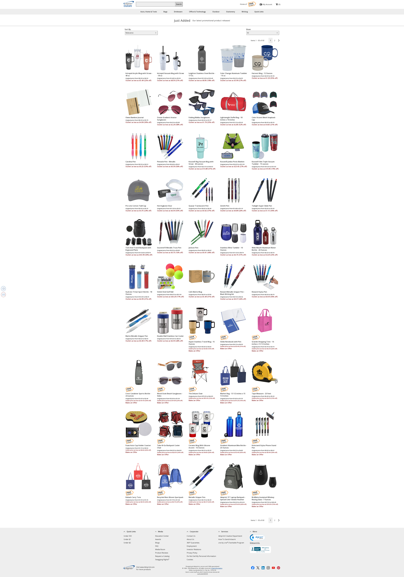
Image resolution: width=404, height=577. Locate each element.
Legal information (216, 568)
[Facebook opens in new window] (252, 568)
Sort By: (128, 29)
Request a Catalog (162, 556)
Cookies (190, 559)
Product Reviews (161, 553)
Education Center (162, 536)
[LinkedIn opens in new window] (263, 568)
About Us (190, 539)
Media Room (160, 549)
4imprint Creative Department (230, 536)
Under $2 (127, 543)
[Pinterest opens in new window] (278, 568)
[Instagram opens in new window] (268, 568)
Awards (158, 539)
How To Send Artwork (227, 539)
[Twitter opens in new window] (258, 568)
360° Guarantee (193, 543)
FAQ (156, 546)
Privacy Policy (192, 553)
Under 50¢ (128, 536)
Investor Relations (194, 549)
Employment (192, 546)
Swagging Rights (162, 559)
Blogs (157, 543)
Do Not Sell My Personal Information (201, 556)
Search (179, 4)
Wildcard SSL (255, 543)
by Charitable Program (231, 543)
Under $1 (127, 539)
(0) (278, 5)
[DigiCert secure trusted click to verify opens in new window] (258, 538)
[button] (259, 12)
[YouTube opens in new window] (273, 568)
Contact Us (191, 536)
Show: (248, 29)
